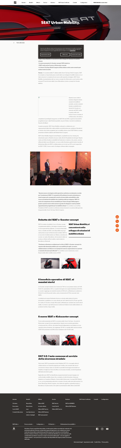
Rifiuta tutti (65, 54)
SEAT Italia (15, 424)
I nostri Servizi (55, 406)
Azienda (23, 2)
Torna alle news (21, 42)
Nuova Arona (29, 406)
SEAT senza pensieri (43, 415)
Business (53, 2)
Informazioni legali (78, 442)
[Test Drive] (117, 217)
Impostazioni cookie (45, 54)
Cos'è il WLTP (16, 409)
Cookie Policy (97, 442)
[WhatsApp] (117, 230)
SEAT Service (55, 403)
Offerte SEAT (41, 403)
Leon (27, 409)
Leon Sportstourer (30, 412)
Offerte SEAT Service (43, 409)
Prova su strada (28, 424)
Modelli (31, 2)
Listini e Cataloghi (30, 415)
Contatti (75, 2)
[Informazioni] (117, 225)
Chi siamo (15, 403)
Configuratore (83, 2)
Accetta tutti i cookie (76, 54)
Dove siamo (15, 406)
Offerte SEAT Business (43, 412)
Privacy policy (105, 442)
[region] (61, 52)
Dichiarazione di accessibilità (66, 424)
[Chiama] (117, 221)
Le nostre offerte (42, 406)
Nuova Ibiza (29, 403)
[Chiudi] (81, 46)
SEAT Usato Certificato (63, 2)
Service (45, 2)
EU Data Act (51, 424)
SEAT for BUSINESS (69, 403)
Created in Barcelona (18, 412)
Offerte (38, 2)
